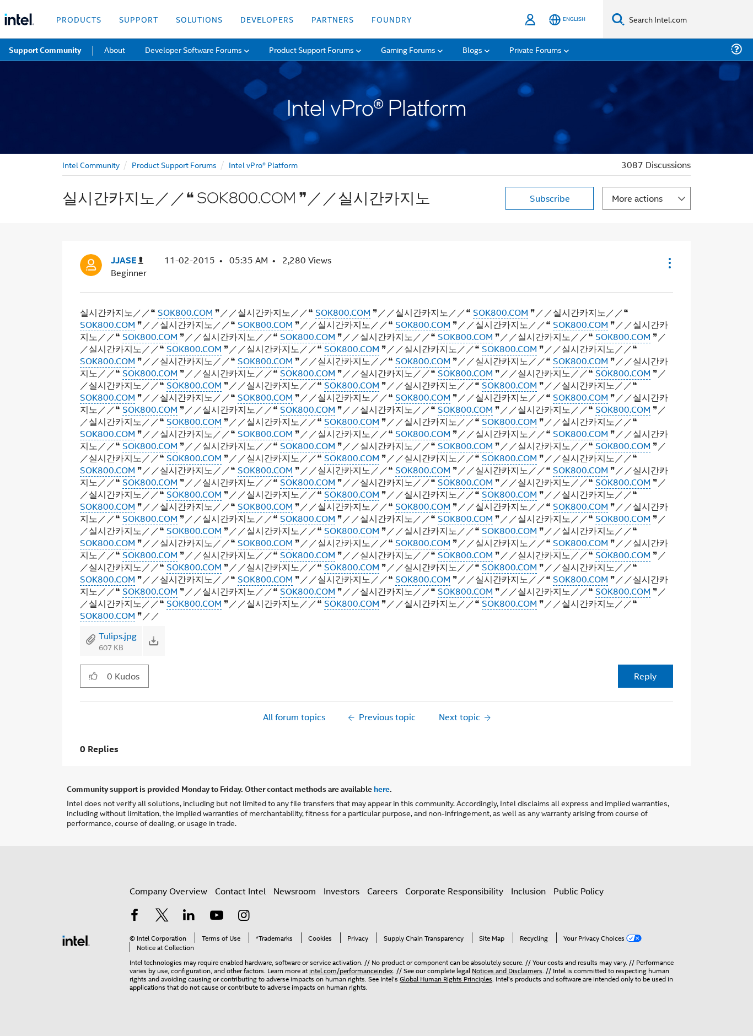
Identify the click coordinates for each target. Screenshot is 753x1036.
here (382, 789)
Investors (341, 890)
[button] (668, 262)
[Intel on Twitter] (162, 916)
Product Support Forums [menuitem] (311, 49)
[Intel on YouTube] (216, 916)
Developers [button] (267, 19)
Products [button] (78, 19)
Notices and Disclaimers (507, 970)
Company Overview (168, 890)
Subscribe (550, 198)
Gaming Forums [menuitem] (408, 49)
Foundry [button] (392, 19)
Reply (645, 676)
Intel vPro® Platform (263, 164)
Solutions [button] (199, 19)
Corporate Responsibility (454, 890)
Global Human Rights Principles (446, 978)
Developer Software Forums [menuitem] (193, 49)
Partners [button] (332, 19)
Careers (382, 890)
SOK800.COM (185, 312)
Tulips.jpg (118, 635)
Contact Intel (240, 890)
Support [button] (138, 19)
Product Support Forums (174, 164)
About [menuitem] (114, 49)
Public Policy (578, 890)
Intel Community (91, 164)
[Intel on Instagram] (243, 916)
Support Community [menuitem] (45, 50)
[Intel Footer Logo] (76, 939)
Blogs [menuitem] (472, 49)
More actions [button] (637, 198)
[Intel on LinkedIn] (189, 916)
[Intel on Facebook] (134, 916)
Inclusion (528, 890)
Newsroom (294, 890)
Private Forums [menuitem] (535, 49)
